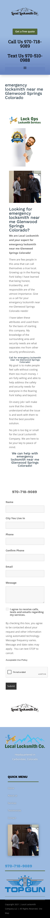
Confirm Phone (15, 550)
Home (11, 788)
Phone (10, 534)
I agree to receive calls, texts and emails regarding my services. (27, 612)
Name (9, 502)
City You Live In (15, 518)
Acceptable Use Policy (16, 660)
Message (11, 582)
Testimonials (14, 810)
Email (9, 566)
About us (12, 795)
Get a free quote (25, 31)
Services (12, 803)
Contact (12, 817)
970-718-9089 (25, 492)
